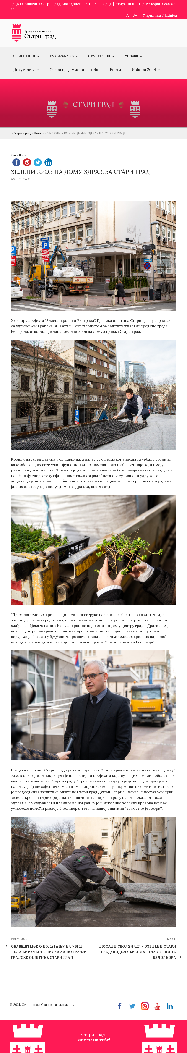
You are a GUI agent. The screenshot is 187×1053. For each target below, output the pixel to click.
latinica (171, 15)
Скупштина (99, 55)
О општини (24, 55)
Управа (131, 55)
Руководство (62, 55)
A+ (128, 15)
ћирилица (152, 15)
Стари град (21, 133)
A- (135, 15)
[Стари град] (34, 41)
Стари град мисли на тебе (74, 69)
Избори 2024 (144, 69)
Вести (115, 69)
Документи (24, 69)
